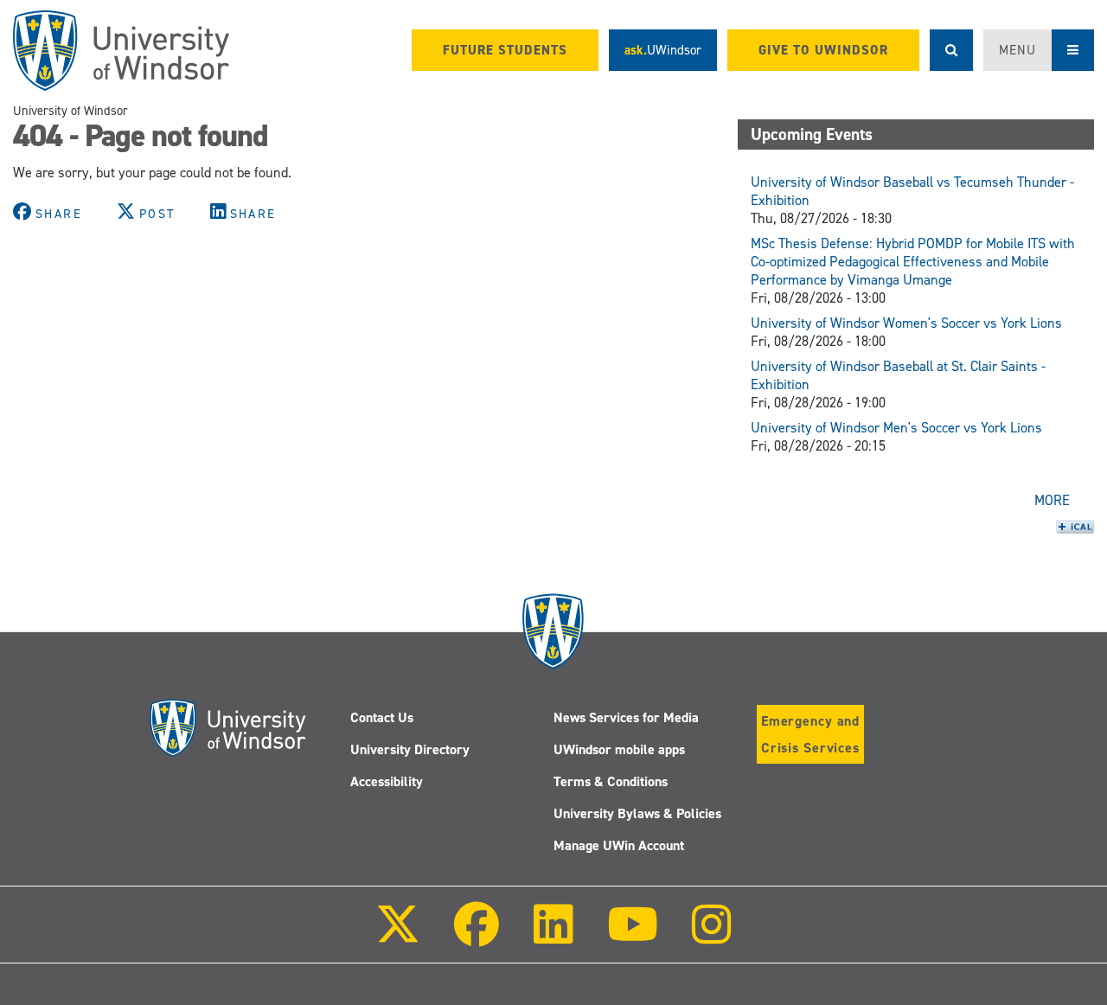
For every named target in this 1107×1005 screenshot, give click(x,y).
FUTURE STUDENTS (505, 50)
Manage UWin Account (619, 845)
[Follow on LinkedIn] (552, 936)
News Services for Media (626, 717)
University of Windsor (70, 110)
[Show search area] (951, 50)
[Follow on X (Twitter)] (398, 936)
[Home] (121, 50)
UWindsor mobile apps (619, 749)
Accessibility (386, 781)
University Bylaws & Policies (637, 813)
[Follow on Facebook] (476, 936)
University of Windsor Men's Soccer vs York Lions (896, 428)
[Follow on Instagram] (711, 936)
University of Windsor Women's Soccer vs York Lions (906, 323)
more (1052, 500)
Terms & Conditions (611, 781)
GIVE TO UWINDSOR (823, 50)
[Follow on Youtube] (633, 936)
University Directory (410, 749)
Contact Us (381, 717)
